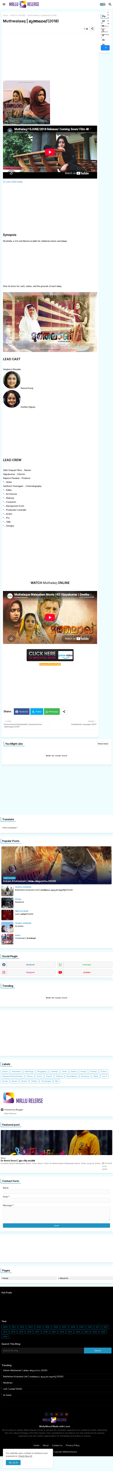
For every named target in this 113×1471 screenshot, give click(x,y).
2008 (73, 1327)
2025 (103, 1332)
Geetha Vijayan (28, 407)
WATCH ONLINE (18, 15)
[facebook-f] (47, 1414)
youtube (86, 972)
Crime (64, 1071)
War (56, 1081)
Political (59, 1076)
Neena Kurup (27, 388)
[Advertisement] (50, 55)
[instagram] (62, 1414)
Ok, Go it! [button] (13, 1462)
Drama (74, 1071)
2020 (62, 1332)
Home (5, 15)
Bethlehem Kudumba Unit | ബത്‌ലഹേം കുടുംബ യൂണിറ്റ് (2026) (33, 1376)
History (30, 1076)
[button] (103, 4)
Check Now (24, 1456)
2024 (95, 1332)
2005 (47, 1327)
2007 (64, 1327)
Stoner (24, 1081)
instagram (30, 972)
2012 (105, 1327)
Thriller (34, 1081)
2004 (39, 1327)
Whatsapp (53, 711)
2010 (90, 1327)
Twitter (38, 711)
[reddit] (67, 1414)
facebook (30, 965)
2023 (86, 1332)
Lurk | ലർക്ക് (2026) (12, 1389)
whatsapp (87, 965)
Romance (85, 1076)
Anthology (29, 1071)
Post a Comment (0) (106, 48)
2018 (45, 1332)
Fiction (104, 1071)
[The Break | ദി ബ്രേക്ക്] (7, 939)
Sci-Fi (104, 1076)
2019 (53, 1332)
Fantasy (93, 1071)
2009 (81, 1327)
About (46, 1445)
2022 (78, 1332)
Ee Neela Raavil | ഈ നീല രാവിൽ (18, 1160)
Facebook (23, 711)
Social (5, 1081)
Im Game (7, 1395)
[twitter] (52, 1414)
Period (49, 1076)
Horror (39, 1076)
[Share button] (64, 711)
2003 (30, 1327)
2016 (29, 1332)
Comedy (54, 1071)
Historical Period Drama (12, 1076)
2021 (70, 1332)
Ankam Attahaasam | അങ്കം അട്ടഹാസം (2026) (25, 1370)
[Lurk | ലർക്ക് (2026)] (7, 915)
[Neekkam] (7, 903)
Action (5, 1071)
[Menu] (4, 4)
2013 (5, 1332)
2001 (14, 1327)
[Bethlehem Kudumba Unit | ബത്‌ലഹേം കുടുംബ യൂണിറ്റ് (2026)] (7, 891)
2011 (97, 1327)
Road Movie (72, 1076)
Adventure (16, 1071)
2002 (22, 1327)
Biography (42, 1071)
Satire (95, 1076)
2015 (21, 1332)
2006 (56, 1327)
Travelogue (46, 1081)
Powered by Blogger (13, 1109)
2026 (5, 1337)
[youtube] (57, 1414)
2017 (37, 1332)
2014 (13, 1332)
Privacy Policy (73, 1445)
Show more (103, 743)
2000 (5, 1327)
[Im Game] (7, 927)
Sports (14, 1081)
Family (83, 1071)
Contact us (57, 1445)
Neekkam (8, 1382)
